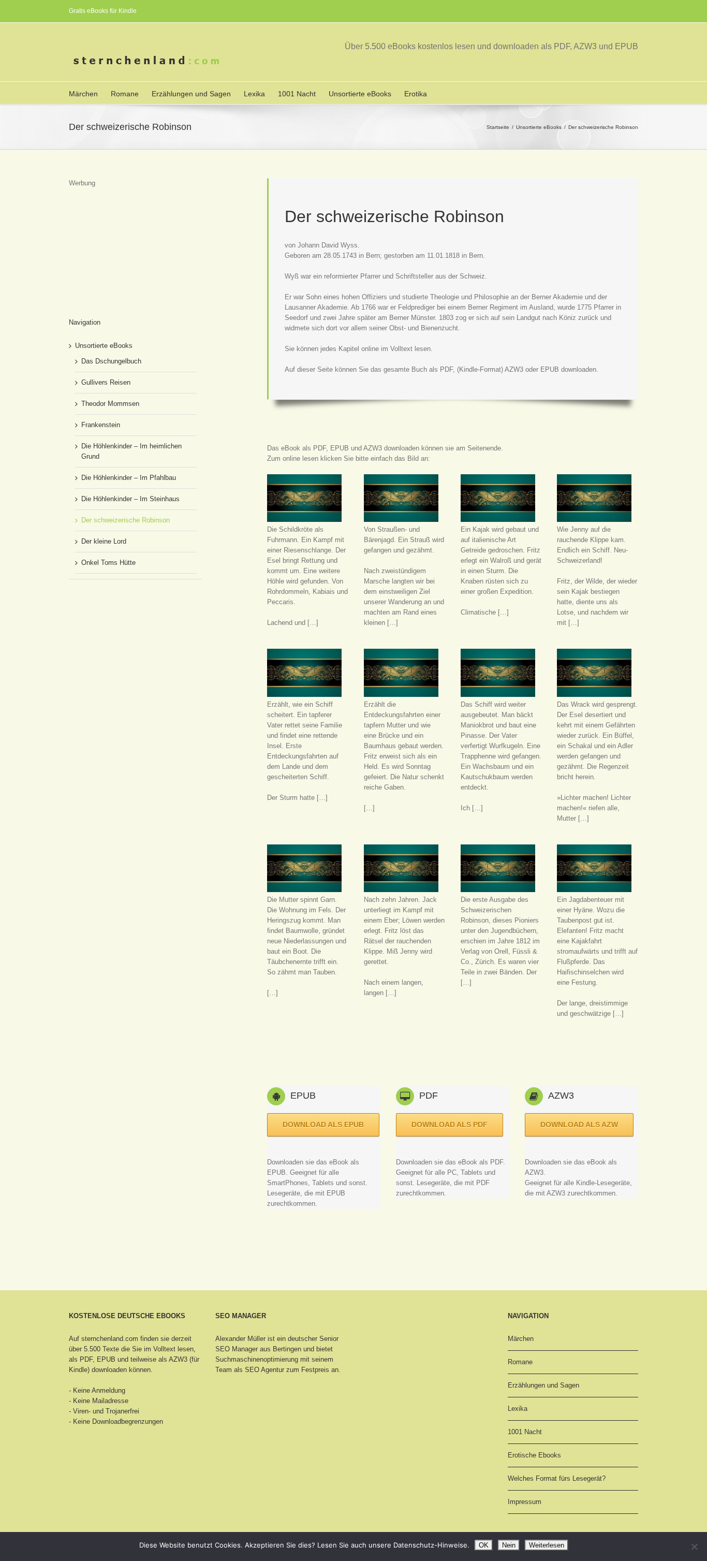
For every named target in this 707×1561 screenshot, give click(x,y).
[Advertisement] (455, 1049)
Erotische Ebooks (534, 1455)
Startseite (498, 127)
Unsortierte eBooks (360, 94)
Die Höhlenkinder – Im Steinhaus (130, 499)
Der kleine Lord (103, 541)
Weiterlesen (546, 1545)
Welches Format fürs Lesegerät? (557, 1478)
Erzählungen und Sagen (191, 94)
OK (484, 1545)
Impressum (524, 1502)
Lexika (254, 94)
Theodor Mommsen (110, 403)
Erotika (415, 94)
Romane (125, 94)
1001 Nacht (297, 94)
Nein (508, 1545)
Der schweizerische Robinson (125, 520)
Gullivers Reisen (105, 382)
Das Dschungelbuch (111, 361)
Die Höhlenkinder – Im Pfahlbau (128, 478)
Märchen (83, 94)
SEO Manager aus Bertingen (258, 1349)
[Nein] (694, 1546)
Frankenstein (100, 425)
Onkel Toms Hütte (108, 562)
